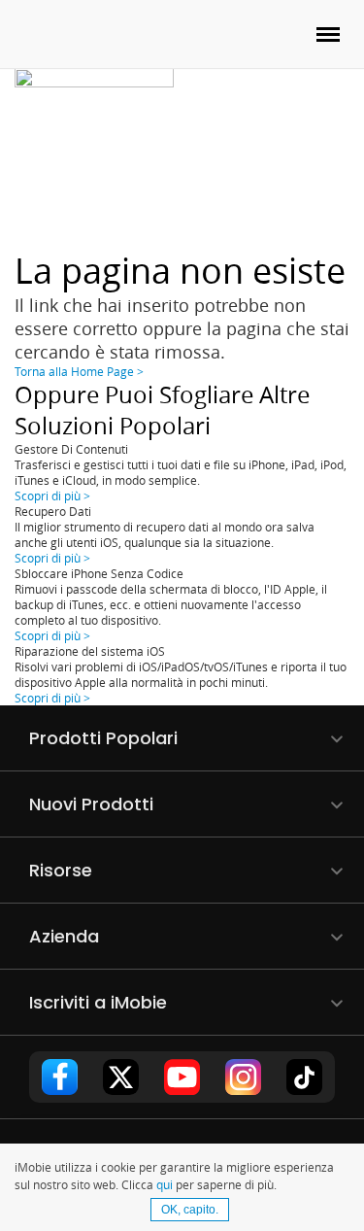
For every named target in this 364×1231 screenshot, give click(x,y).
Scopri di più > (52, 495)
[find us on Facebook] (60, 1077)
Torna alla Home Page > (79, 371)
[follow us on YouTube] (182, 1077)
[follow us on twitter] (121, 1077)
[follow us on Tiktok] (304, 1077)
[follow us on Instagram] (243, 1077)
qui (164, 1184)
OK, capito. (189, 1209)
